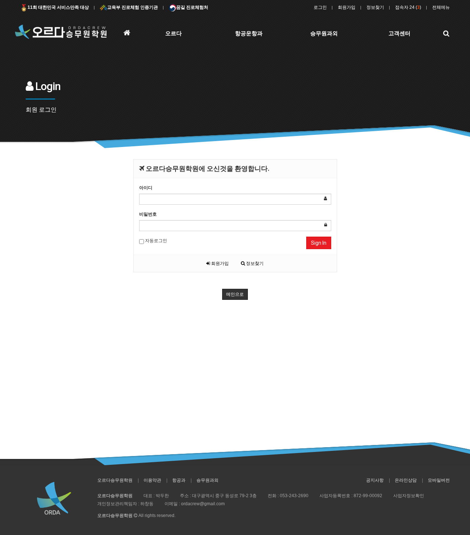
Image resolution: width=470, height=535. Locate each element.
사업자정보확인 (408, 495)
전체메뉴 (441, 7)
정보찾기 (375, 7)
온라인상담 (406, 480)
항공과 (178, 480)
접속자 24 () (408, 7)
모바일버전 (439, 480)
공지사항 (375, 480)
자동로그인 (155, 240)
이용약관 (152, 480)
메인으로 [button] (235, 294)
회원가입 (346, 7)
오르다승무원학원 (115, 480)
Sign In (318, 243)
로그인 (320, 7)
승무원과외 (207, 480)
